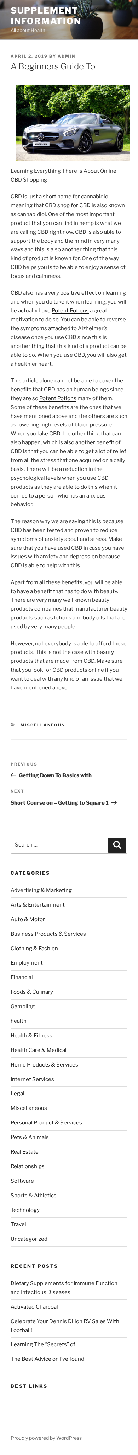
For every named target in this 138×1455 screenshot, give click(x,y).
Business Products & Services (48, 934)
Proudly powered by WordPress (46, 1438)
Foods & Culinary (32, 992)
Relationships (28, 1166)
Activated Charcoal (34, 1307)
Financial (22, 977)
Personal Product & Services (46, 1123)
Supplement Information (46, 15)
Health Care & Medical (39, 1050)
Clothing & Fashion (34, 948)
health (19, 1021)
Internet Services (32, 1079)
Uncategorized (29, 1239)
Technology (25, 1210)
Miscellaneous (43, 725)
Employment (27, 963)
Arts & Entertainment (38, 905)
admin (66, 56)
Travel (18, 1224)
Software (22, 1181)
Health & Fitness (31, 1035)
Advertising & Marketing (41, 890)
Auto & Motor (28, 919)
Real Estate (25, 1152)
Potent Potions (70, 310)
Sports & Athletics (34, 1195)
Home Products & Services (44, 1065)
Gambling (23, 1006)
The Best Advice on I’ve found (47, 1359)
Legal (17, 1093)
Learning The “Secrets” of (43, 1344)
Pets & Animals (30, 1137)
